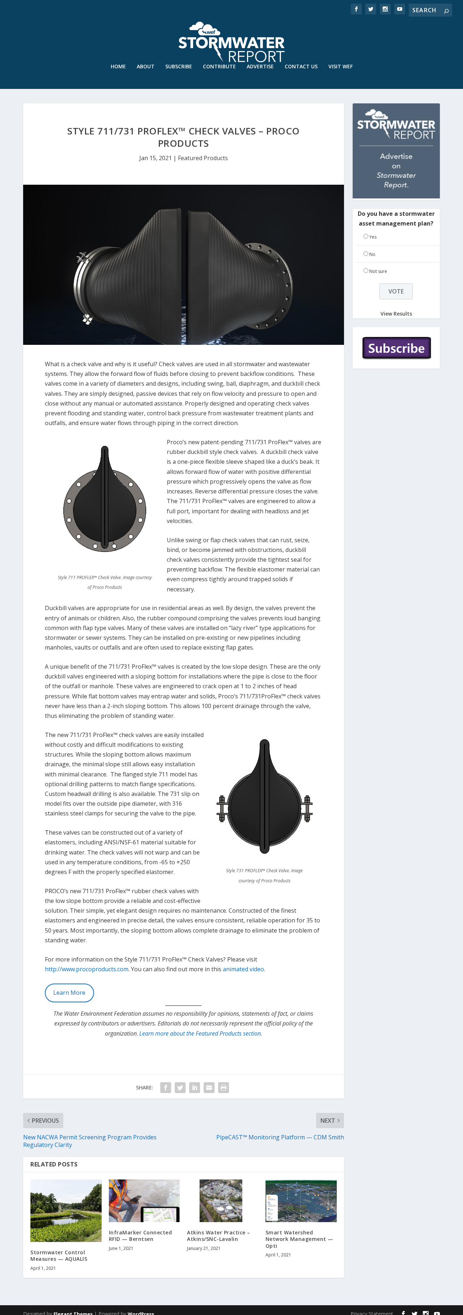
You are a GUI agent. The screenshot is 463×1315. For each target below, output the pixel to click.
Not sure (378, 271)
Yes (373, 237)
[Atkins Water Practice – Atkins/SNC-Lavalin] (222, 1200)
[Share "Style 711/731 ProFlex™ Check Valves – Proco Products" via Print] (223, 1087)
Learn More (69, 993)
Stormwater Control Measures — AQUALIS (58, 1255)
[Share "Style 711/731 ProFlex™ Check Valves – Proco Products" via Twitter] (180, 1087)
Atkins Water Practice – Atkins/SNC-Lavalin (218, 1235)
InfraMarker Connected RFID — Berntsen (140, 1235)
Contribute (219, 67)
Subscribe (178, 67)
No (372, 254)
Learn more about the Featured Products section (200, 1033)
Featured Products (203, 158)
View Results (396, 313)
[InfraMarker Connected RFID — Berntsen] (144, 1200)
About (145, 67)
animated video (243, 969)
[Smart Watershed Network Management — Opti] (301, 1200)
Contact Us (301, 67)
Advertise (260, 67)
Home (118, 67)
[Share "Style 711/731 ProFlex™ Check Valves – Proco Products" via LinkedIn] (194, 1087)
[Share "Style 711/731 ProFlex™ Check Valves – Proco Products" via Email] (209, 1087)
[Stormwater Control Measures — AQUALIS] (66, 1210)
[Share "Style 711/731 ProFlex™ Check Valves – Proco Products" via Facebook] (165, 1087)
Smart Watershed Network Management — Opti (300, 1239)
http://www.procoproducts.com (86, 969)
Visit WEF (340, 67)
